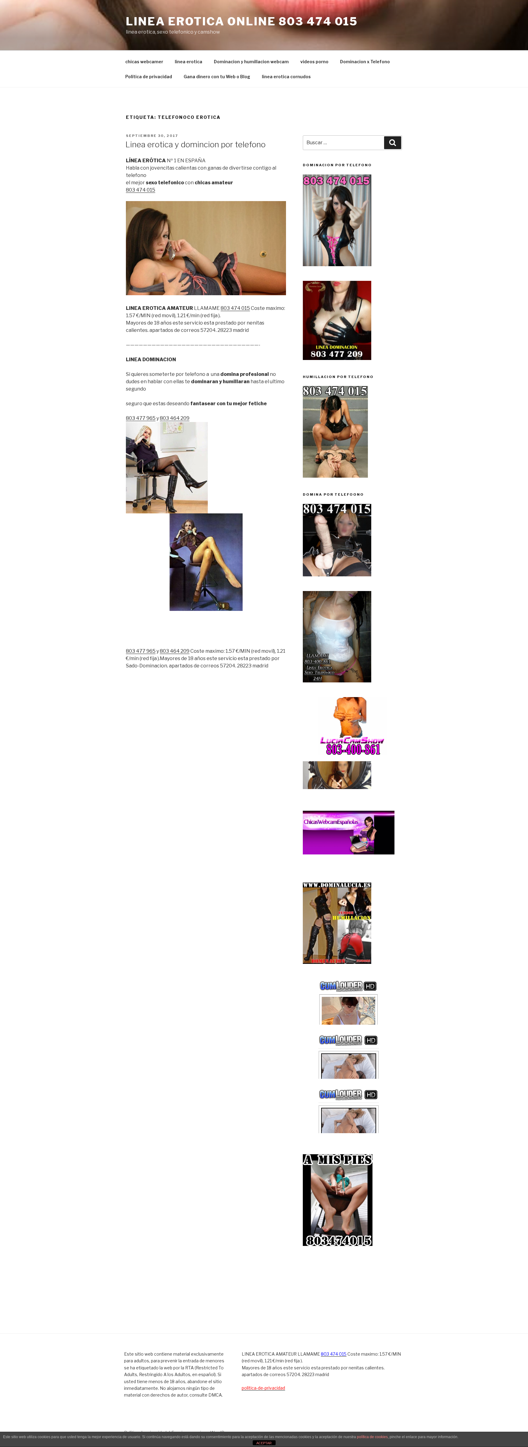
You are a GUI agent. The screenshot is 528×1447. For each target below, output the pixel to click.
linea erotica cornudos (286, 76)
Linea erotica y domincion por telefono (195, 144)
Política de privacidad (148, 76)
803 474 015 (140, 190)
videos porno (314, 61)
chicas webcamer (144, 61)
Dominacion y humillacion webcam (251, 61)
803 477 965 (141, 418)
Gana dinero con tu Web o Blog (217, 76)
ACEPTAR (264, 1443)
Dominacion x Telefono (365, 61)
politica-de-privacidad (263, 1387)
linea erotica (188, 61)
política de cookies (372, 1437)
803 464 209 (174, 418)
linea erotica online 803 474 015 (242, 21)
